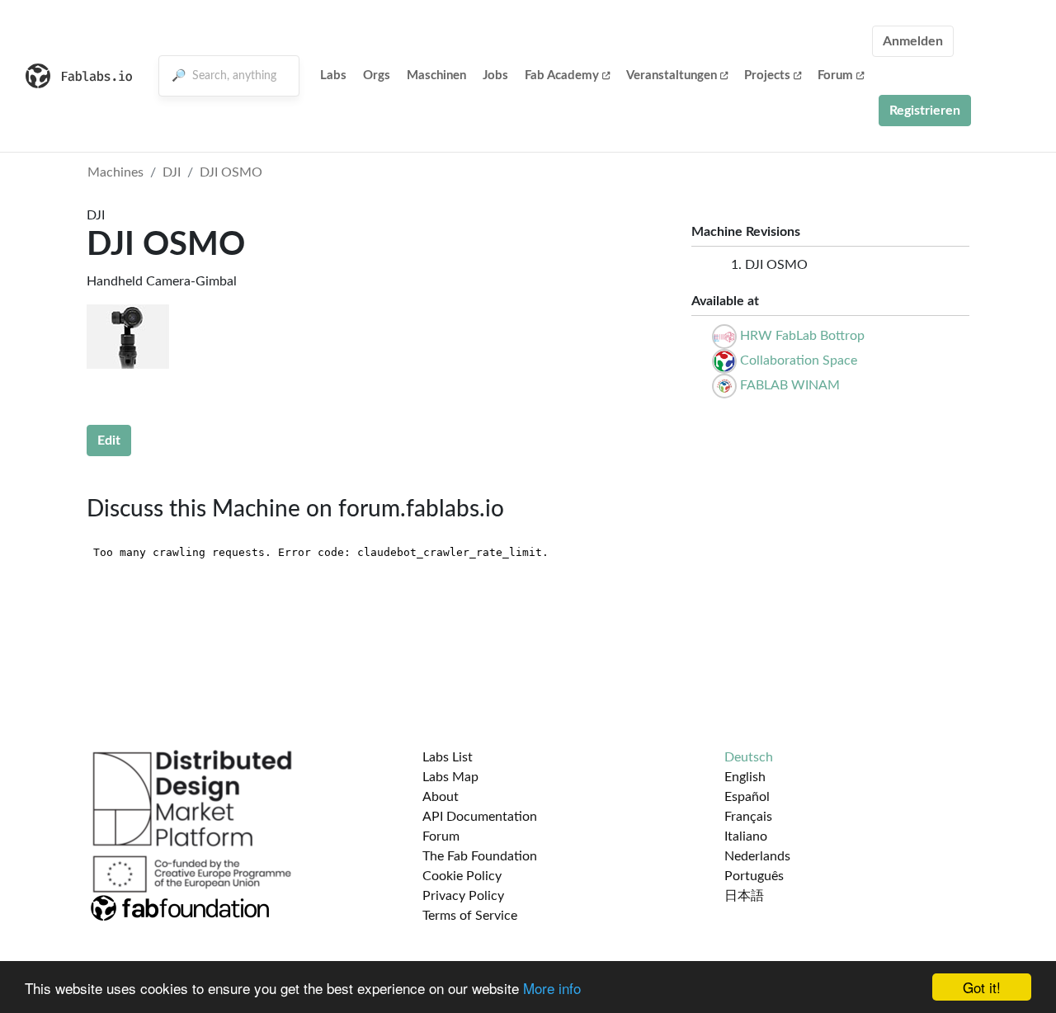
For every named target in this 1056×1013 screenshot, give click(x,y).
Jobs (495, 75)
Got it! (982, 987)
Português (754, 876)
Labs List (447, 757)
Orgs (376, 75)
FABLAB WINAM (790, 385)
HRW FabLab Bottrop (802, 335)
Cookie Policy (462, 876)
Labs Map (450, 777)
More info (552, 988)
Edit (108, 440)
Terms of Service (469, 915)
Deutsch (748, 757)
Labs (333, 75)
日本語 (744, 895)
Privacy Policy (463, 895)
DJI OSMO (231, 172)
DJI (172, 172)
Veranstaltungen (671, 75)
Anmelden (913, 41)
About (440, 796)
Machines (115, 172)
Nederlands (757, 856)
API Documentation (479, 816)
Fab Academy (562, 75)
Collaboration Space (798, 360)
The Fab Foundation (479, 856)
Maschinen (436, 75)
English (745, 777)
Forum (835, 75)
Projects (767, 75)
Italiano (745, 836)
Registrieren (924, 110)
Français (748, 816)
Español (747, 796)
